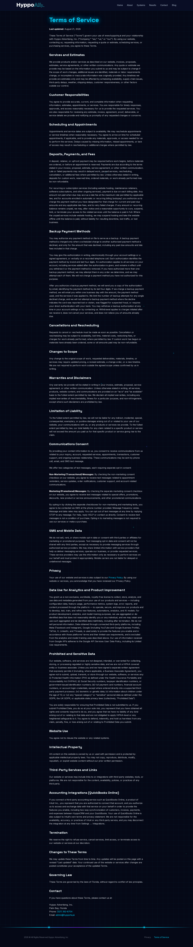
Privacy (147, 937)
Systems (141, 5)
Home (120, 5)
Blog (174, 5)
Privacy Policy (116, 577)
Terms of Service (161, 937)
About (130, 5)
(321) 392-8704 (64, 911)
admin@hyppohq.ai (65, 915)
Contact (164, 5)
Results (152, 5)
